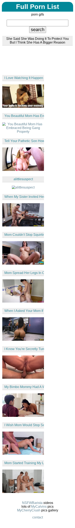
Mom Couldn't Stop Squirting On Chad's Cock (24, 234)
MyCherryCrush (28, 510)
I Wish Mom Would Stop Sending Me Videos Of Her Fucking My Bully (24, 425)
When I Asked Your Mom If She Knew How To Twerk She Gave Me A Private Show (24, 311)
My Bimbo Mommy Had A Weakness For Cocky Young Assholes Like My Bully (24, 387)
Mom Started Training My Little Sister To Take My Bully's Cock (24, 463)
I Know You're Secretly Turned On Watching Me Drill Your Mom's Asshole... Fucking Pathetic (24, 349)
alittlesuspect (23, 179)
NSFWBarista (32, 503)
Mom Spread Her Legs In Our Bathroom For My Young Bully (24, 273)
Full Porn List (37, 6)
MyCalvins (39, 506)
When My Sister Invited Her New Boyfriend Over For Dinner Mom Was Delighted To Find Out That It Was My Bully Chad (24, 196)
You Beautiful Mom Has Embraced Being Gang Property (24, 116)
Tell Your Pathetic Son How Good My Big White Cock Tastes (24, 141)
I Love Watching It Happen (23, 78)
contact (37, 517)
